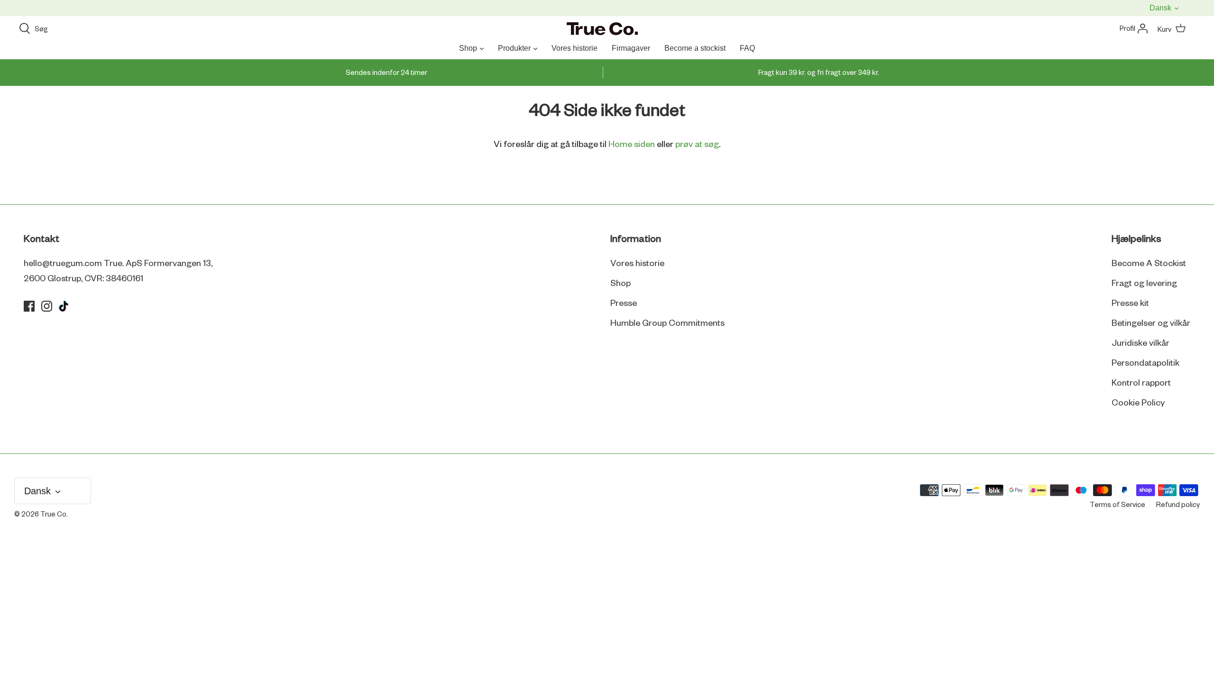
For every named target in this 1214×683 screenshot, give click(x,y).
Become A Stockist (1149, 263)
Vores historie (575, 48)
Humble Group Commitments (667, 323)
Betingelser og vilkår (1151, 323)
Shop (468, 48)
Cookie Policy (1138, 403)
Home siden (631, 144)
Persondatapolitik (1145, 363)
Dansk (1161, 8)
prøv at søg (697, 144)
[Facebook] (29, 306)
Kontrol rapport (1141, 383)
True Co (53, 514)
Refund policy (1178, 505)
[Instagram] (46, 306)
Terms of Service (1117, 505)
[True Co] (602, 29)
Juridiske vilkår (1140, 343)
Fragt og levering (1144, 283)
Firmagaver (631, 48)
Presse (623, 303)
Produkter (514, 48)
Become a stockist (695, 48)
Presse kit (1130, 303)
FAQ (747, 48)
